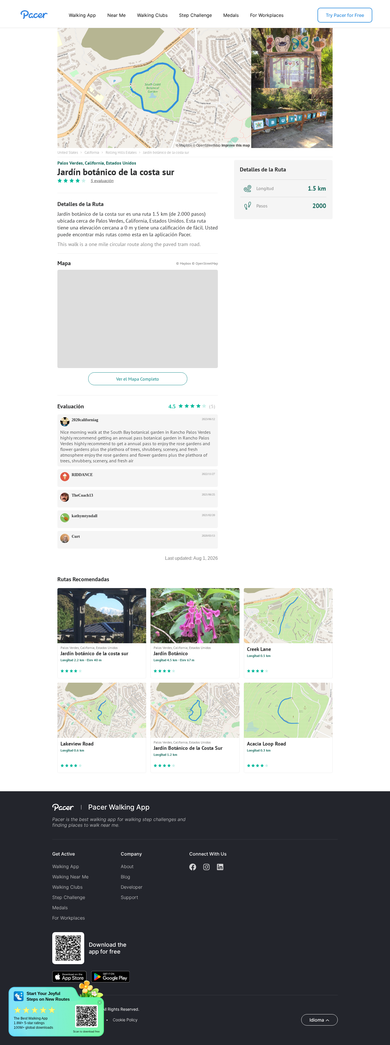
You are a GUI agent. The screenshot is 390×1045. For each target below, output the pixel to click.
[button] (100, 1002)
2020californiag (85, 420)
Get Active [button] (63, 854)
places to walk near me (93, 825)
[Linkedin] (220, 868)
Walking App (82, 15)
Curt (76, 536)
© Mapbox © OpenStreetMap (197, 263)
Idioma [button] (316, 1020)
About (127, 866)
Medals (231, 15)
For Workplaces (267, 15)
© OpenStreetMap (207, 145)
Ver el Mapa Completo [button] (137, 379)
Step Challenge (195, 15)
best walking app (98, 819)
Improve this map (236, 145)
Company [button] (131, 854)
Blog (125, 877)
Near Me (116, 15)
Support (129, 897)
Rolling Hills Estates (121, 152)
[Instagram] (206, 868)
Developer (131, 887)
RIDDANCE (82, 475)
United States (67, 152)
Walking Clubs (152, 15)
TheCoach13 (82, 495)
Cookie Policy (125, 1020)
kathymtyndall (84, 516)
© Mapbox (184, 145)
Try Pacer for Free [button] (345, 15)
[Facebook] (192, 868)
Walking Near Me (70, 877)
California (92, 152)
